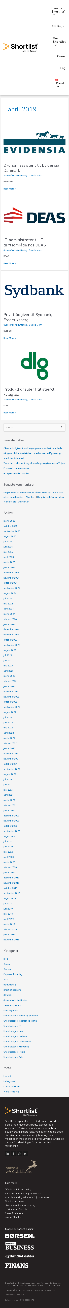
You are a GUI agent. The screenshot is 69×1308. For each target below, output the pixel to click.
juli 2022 (8, 717)
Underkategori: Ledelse (15, 1036)
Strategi (8, 995)
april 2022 (9, 732)
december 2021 (11, 753)
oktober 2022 (10, 701)
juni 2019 (8, 908)
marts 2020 (9, 862)
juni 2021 (8, 784)
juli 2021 (8, 779)
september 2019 (12, 893)
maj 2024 (8, 603)
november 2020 (11, 820)
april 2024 (9, 608)
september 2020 (12, 831)
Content (8, 969)
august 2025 (10, 536)
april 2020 (9, 857)
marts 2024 (9, 614)
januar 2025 (9, 567)
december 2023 (11, 629)
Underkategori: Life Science (17, 1041)
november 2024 (11, 577)
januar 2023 (9, 686)
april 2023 (9, 670)
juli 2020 (8, 841)
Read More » (10, 188)
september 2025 (12, 531)
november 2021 (11, 758)
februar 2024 (10, 619)
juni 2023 (8, 660)
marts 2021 (9, 800)
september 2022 (12, 707)
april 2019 (9, 919)
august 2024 (10, 593)
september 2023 (12, 645)
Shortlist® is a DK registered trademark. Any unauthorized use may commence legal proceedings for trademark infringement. (33, 1284)
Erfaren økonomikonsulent (17, 468)
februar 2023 (10, 681)
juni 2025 (8, 546)
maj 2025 (8, 552)
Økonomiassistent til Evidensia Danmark (31, 168)
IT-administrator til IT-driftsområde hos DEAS (25, 242)
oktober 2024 (10, 582)
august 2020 (10, 836)
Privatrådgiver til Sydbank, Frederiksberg (28, 317)
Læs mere (11, 1183)
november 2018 (11, 939)
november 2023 (11, 634)
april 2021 (9, 794)
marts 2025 (9, 562)
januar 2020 (9, 872)
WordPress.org (11, 1091)
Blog (6, 958)
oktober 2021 (10, 764)
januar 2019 (9, 934)
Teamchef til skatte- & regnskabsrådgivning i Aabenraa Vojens (34, 463)
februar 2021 (10, 805)
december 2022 (11, 691)
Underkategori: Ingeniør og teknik (20, 1020)
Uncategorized (11, 1010)
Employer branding (13, 974)
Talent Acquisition (12, 1005)
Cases (7, 964)
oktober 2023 (10, 639)
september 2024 (12, 588)
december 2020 (11, 815)
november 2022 (11, 696)
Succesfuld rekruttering (15, 175)
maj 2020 (8, 851)
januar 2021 (9, 810)
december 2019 (11, 877)
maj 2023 (8, 665)
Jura (6, 979)
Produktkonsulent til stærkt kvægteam (29, 392)
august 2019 (10, 898)
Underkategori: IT (12, 1026)
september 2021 (12, 769)
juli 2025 (8, 541)
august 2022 (10, 712)
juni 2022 (8, 722)
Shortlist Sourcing (12, 989)
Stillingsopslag (11, 1300)
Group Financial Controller (16, 473)
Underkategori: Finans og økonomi (21, 1015)
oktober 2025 (10, 526)
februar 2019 (10, 929)
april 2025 (9, 557)
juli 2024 (8, 598)
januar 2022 (9, 748)
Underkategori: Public (14, 1051)
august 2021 (10, 774)
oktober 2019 (10, 888)
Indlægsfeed (10, 1081)
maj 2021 (8, 789)
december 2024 (11, 572)
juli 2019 (8, 903)
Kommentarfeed (12, 1086)
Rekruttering (10, 984)
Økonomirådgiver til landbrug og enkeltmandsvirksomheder (33, 448)
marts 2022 (9, 738)
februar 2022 (10, 743)
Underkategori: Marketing (16, 1046)
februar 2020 (10, 867)
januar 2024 (9, 624)
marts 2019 (9, 924)
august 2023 (10, 650)
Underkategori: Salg (13, 1057)
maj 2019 (8, 913)
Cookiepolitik (18, 1294)
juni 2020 (8, 846)
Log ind (7, 1076)
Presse (8, 1294)
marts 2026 (9, 520)
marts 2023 (9, 675)
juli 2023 (8, 655)
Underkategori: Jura (13, 1031)
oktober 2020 (10, 826)
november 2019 (11, 882)
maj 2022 (8, 727)
